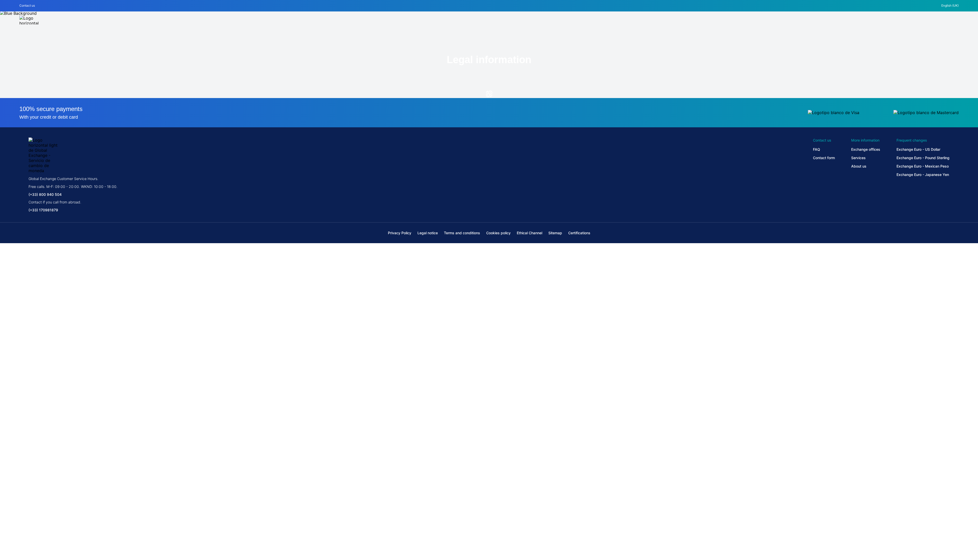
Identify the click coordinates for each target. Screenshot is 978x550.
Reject (489, 522)
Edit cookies (270, 522)
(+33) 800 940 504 (45, 194)
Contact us (27, 5)
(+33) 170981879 (43, 210)
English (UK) (950, 5)
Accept (708, 522)
